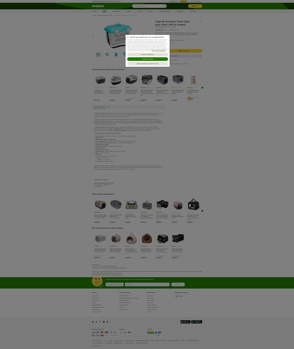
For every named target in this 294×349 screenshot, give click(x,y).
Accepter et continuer (147, 59)
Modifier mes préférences (147, 54)
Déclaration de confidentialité (158, 50)
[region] (148, 51)
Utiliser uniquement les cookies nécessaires (147, 63)
